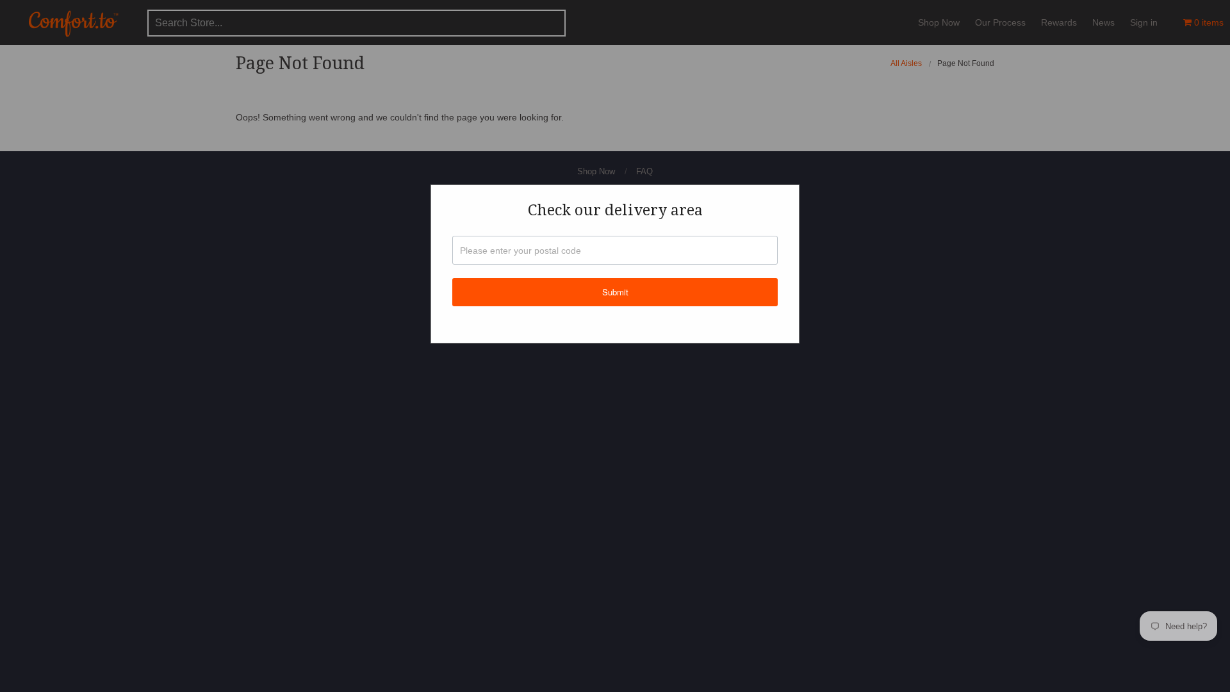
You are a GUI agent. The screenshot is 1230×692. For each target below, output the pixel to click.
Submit (615, 292)
